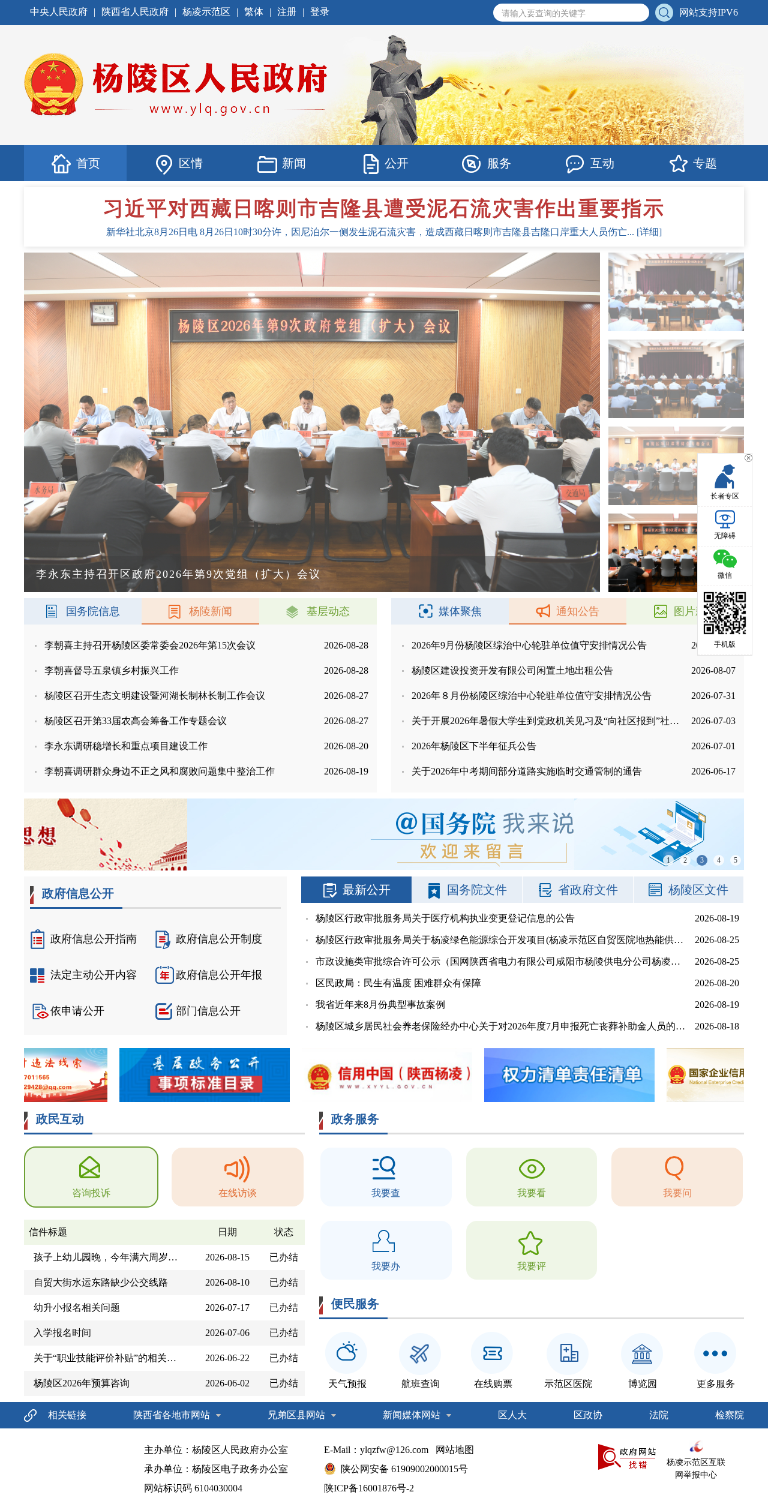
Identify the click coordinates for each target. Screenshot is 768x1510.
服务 (499, 163)
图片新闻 (695, 611)
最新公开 (367, 889)
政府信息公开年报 (219, 975)
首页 (88, 163)
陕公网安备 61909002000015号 (404, 1469)
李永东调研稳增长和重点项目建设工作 (126, 746)
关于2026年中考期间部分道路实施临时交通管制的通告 (527, 771)
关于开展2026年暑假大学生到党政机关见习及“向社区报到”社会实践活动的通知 (579, 721)
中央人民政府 (59, 12)
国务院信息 (93, 611)
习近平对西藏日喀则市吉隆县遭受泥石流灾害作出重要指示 (384, 208)
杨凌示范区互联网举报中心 (696, 1468)
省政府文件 (588, 889)
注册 (286, 12)
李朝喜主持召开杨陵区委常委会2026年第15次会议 (150, 645)
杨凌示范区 (206, 12)
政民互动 (60, 1118)
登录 (319, 12)
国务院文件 (477, 889)
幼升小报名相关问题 (77, 1307)
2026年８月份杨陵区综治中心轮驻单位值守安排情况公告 (532, 696)
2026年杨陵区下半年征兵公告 (474, 746)
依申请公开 (77, 1011)
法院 (658, 1415)
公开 (397, 163)
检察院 (729, 1415)
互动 (602, 163)
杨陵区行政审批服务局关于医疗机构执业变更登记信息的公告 (445, 918)
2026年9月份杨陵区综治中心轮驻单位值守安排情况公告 (529, 645)
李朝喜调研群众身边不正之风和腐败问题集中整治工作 (159, 771)
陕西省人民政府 (135, 12)
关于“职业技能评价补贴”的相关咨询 (110, 1358)
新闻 (294, 163)
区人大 (512, 1415)
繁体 (253, 12)
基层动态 (328, 611)
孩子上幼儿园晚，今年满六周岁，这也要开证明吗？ (111, 1257)
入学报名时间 (62, 1333)
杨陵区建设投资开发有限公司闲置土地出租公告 (512, 670)
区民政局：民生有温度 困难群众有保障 (398, 983)
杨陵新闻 (210, 611)
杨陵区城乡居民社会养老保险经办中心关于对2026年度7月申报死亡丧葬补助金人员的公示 (505, 1026)
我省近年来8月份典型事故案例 (380, 1004)
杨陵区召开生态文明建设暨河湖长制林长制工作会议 (154, 696)
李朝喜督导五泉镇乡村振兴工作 (111, 670)
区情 (191, 163)
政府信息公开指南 (93, 939)
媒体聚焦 (460, 611)
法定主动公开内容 (93, 975)
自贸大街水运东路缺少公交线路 (101, 1282)
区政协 (588, 1415)
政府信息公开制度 (219, 939)
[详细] (649, 232)
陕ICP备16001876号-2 (369, 1488)
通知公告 (577, 611)
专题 (705, 163)
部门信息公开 (208, 1011)
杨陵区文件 (698, 889)
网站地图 (455, 1450)
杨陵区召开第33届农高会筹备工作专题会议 (135, 721)
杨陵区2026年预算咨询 (82, 1383)
